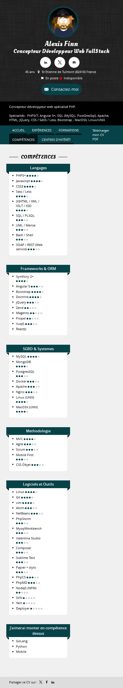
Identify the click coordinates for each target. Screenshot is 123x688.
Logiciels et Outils (38, 484)
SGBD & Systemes (38, 348)
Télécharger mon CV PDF (100, 134)
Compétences (38, 157)
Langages (38, 167)
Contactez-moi (64, 89)
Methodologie (38, 430)
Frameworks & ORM (38, 268)
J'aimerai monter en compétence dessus (38, 630)
